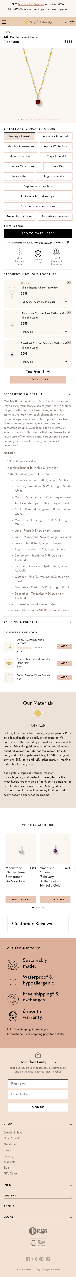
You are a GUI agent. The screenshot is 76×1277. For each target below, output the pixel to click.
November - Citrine (19, 216)
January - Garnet (19, 136)
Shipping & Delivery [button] (21, 622)
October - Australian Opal (38, 196)
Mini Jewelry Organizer (31, 4)
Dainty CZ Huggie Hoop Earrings (30, 641)
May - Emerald (56, 156)
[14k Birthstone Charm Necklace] (68, 282)
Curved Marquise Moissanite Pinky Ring (33, 661)
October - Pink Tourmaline (38, 206)
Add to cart (38, 233)
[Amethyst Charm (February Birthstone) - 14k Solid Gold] (68, 342)
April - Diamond (20, 156)
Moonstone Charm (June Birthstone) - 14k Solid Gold (43, 315)
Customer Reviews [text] (32, 924)
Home (7, 32)
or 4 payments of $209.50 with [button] (31, 243)
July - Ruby (19, 176)
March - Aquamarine (20, 146)
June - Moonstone (22, 166)
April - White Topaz (56, 146)
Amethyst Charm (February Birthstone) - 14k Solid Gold (44, 345)
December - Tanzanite (55, 216)
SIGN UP (38, 1107)
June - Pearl (57, 166)
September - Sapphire (38, 186)
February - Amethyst (55, 136)
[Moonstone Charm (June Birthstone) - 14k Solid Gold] (68, 312)
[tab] (33, 907)
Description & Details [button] (23, 394)
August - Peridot (54, 176)
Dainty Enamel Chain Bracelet (34, 675)
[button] (66, 21)
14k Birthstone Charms (54, 610)
